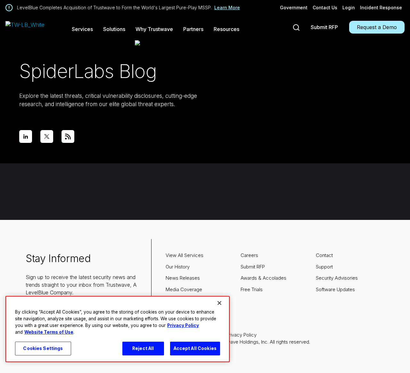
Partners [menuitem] (193, 29)
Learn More (227, 7)
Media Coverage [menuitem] (184, 289)
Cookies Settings (43, 348)
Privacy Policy (183, 325)
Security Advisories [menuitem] (337, 278)
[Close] (219, 303)
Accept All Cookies (195, 348)
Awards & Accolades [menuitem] (263, 278)
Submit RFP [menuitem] (253, 267)
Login (348, 7)
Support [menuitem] (324, 267)
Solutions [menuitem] (114, 29)
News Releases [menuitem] (183, 278)
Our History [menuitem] (178, 267)
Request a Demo (377, 27)
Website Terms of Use (48, 332)
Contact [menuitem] (324, 255)
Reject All (143, 348)
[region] (117, 329)
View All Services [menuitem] (184, 255)
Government (294, 7)
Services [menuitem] (82, 29)
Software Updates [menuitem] (335, 289)
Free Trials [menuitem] (252, 289)
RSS (68, 136)
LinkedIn (25, 136)
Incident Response (381, 7)
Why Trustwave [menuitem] (154, 29)
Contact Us (325, 7)
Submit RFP (324, 27)
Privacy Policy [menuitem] (241, 335)
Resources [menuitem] (226, 29)
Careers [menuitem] (249, 255)
